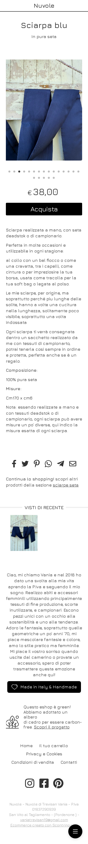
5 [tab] (29, 171)
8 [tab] (44, 171)
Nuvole (44, 5)
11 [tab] (58, 171)
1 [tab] (9, 171)
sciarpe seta (66, 485)
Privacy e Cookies (44, 753)
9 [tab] (48, 171)
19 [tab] (48, 177)
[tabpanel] (44, 110)
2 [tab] (14, 171)
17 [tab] (39, 177)
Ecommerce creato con (44, 825)
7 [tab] (39, 171)
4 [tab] (24, 171)
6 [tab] (34, 171)
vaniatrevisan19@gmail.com (44, 820)
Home (26, 745)
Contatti (69, 762)
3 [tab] (19, 171)
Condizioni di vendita (32, 762)
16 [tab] (34, 177)
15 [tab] (78, 171)
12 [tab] (63, 171)
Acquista (44, 209)
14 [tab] (73, 171)
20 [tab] (53, 177)
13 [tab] (68, 171)
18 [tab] (44, 177)
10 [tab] (53, 171)
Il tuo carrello (53, 745)
